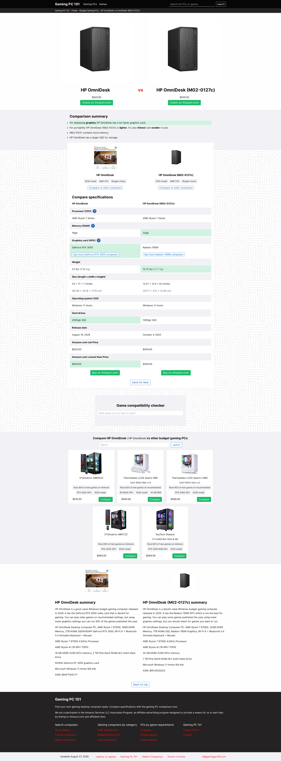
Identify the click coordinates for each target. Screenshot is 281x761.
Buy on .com (105, 372)
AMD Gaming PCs (108, 729)
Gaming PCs (90, 4)
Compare (106, 499)
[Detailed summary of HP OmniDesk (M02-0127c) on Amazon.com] (184, 581)
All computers (62, 729)
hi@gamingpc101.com (214, 756)
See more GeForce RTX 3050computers (95, 254)
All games (145, 729)
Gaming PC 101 (62, 10)
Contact (187, 734)
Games (103, 4)
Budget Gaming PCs (89, 10)
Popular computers (65, 734)
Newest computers (65, 739)
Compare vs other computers (105, 187)
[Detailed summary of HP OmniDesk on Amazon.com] (96, 581)
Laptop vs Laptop (106, 756)
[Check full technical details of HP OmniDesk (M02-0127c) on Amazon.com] (176, 157)
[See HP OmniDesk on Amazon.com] (96, 50)
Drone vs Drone (176, 756)
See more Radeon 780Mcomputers (163, 254)
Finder (75, 10)
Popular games (148, 734)
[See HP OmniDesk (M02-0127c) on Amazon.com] (184, 50)
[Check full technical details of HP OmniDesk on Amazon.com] (105, 158)
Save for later (140, 382)
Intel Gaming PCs (107, 739)
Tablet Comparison (152, 756)
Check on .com (96, 102)
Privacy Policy (191, 729)
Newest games (148, 739)
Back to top (140, 684)
